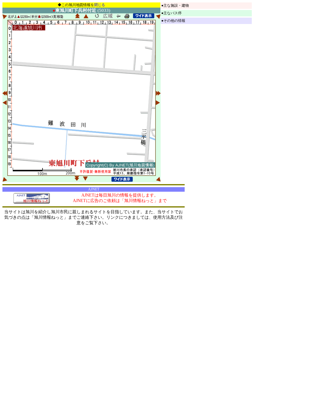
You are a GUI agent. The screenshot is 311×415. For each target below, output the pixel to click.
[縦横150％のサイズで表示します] (143, 15)
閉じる (99, 5)
